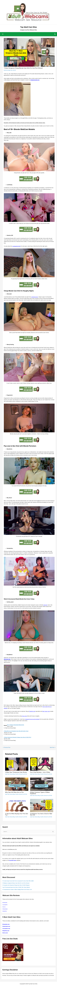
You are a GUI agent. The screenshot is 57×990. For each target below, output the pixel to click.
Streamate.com (5, 924)
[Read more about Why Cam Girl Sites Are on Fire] (16, 784)
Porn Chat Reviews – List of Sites (40, 772)
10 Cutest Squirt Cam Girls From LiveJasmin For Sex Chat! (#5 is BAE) (18, 880)
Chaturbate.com (6, 926)
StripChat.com (5, 930)
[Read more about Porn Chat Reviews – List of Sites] (41, 764)
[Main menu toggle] (2, 34)
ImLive (3, 906)
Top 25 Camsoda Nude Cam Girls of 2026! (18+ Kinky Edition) (16, 887)
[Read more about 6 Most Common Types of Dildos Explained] (41, 784)
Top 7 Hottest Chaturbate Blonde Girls (15, 724)
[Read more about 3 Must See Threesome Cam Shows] (16, 764)
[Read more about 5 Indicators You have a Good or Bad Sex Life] (41, 805)
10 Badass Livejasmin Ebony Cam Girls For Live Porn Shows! (15, 883)
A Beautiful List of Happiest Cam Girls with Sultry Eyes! (16, 731)
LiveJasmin (4, 904)
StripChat (4, 911)
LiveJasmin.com (6, 928)
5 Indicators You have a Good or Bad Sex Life (41, 814)
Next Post (52, 747)
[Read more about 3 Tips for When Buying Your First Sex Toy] (16, 805)
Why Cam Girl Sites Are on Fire (14, 792)
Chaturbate (5, 909)
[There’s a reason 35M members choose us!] (12, 952)
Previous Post (6, 747)
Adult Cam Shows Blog (10, 774)
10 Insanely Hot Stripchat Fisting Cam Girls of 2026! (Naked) (15, 885)
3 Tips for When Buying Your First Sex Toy (16, 814)
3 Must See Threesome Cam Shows (16, 772)
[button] (55, 34)
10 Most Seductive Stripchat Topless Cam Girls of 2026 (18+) (17, 737)
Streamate (4, 902)
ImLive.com (5, 932)
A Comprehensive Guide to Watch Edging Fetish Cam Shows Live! (17, 889)
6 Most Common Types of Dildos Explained (40, 792)
